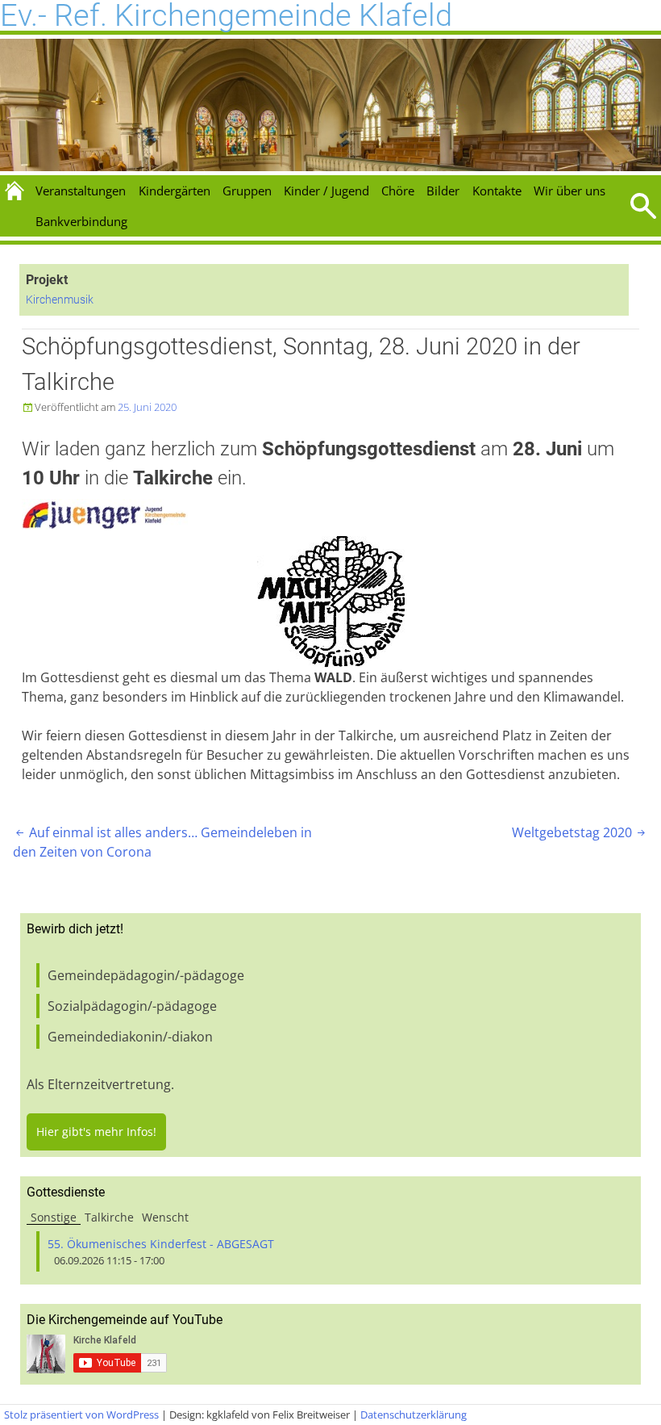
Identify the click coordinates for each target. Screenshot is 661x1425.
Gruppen (247, 190)
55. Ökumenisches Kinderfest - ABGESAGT (161, 1243)
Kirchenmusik (60, 300)
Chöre (397, 190)
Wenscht (165, 1217)
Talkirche (109, 1217)
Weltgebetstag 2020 (580, 832)
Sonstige (54, 1217)
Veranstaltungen (80, 190)
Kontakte (497, 190)
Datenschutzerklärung (413, 1414)
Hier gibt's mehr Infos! (96, 1131)
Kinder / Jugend (326, 190)
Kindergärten (174, 190)
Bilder (442, 190)
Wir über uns (569, 190)
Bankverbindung (81, 221)
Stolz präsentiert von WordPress (81, 1414)
